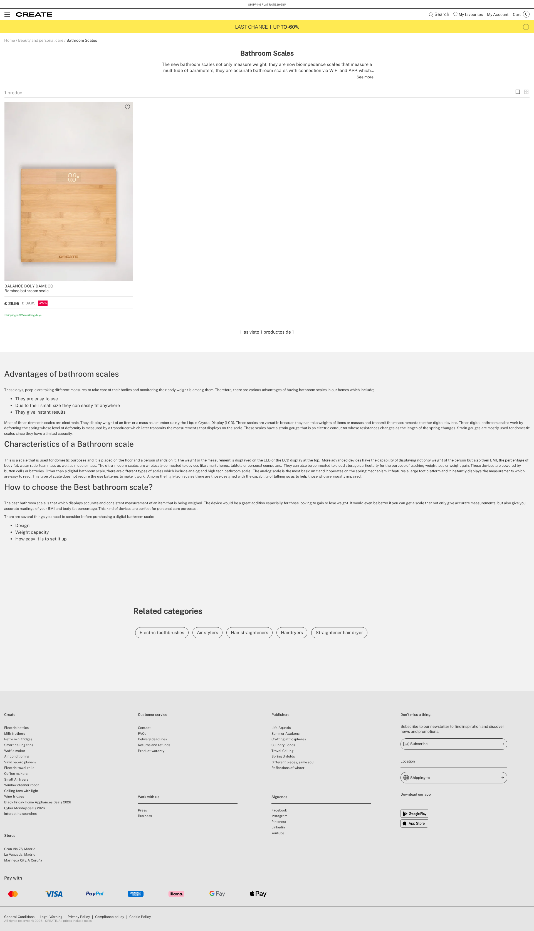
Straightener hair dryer (339, 632)
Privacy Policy (79, 917)
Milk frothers (14, 734)
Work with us (148, 797)
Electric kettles (16, 728)
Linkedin (278, 827)
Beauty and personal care (40, 40)
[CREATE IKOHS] (33, 14)
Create (9, 714)
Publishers (280, 714)
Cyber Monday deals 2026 (24, 808)
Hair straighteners (249, 632)
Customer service (152, 714)
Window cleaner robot (21, 785)
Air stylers (207, 632)
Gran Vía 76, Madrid (19, 849)
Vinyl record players (20, 762)
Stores (9, 835)
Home (9, 40)
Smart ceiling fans (18, 745)
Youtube (277, 833)
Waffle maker (14, 751)
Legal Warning (51, 917)
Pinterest (278, 822)
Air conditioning (16, 756)
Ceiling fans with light (21, 791)
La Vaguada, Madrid (19, 854)
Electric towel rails (19, 768)
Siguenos (279, 797)
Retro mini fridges (18, 739)
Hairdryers (292, 632)
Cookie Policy (140, 917)
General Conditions (19, 917)
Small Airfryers (16, 779)
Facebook (279, 810)
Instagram (279, 816)
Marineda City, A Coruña (23, 860)
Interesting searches (20, 814)
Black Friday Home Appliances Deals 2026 (37, 802)
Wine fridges (14, 796)
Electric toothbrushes (162, 632)
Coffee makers (16, 774)
